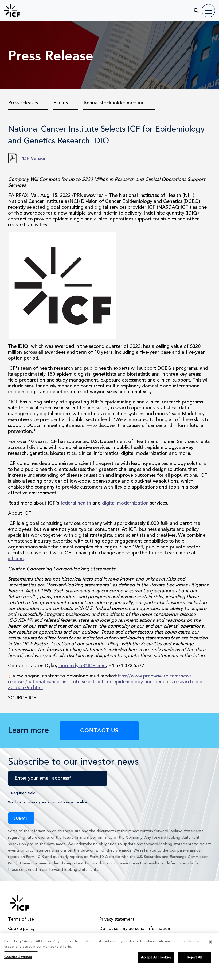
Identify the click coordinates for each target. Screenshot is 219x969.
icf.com (16, 558)
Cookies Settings (18, 957)
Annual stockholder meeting (114, 103)
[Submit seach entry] (193, 8)
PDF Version (33, 158)
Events (60, 103)
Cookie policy (21, 929)
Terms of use (21, 919)
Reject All (194, 957)
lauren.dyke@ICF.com (82, 665)
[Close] (210, 942)
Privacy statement (116, 919)
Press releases (23, 103)
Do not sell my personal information (134, 929)
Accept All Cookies (156, 957)
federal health (75, 503)
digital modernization (125, 503)
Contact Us (99, 730)
